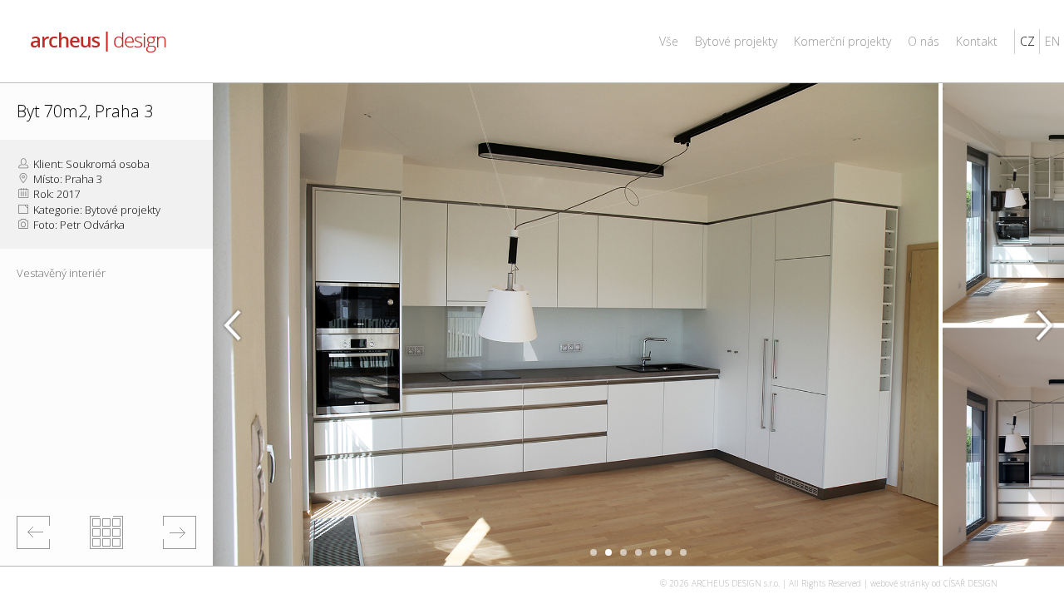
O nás (923, 41)
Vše (668, 41)
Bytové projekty (736, 41)
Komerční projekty (842, 41)
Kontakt (977, 41)
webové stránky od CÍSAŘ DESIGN (934, 583)
